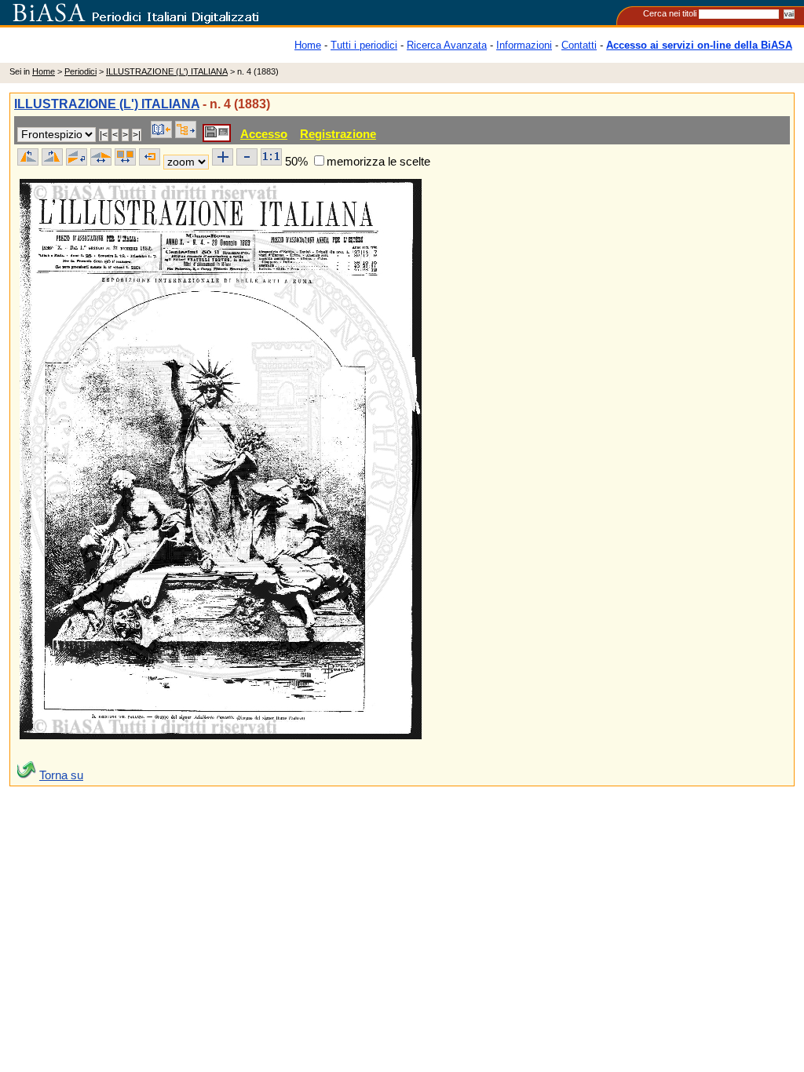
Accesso (263, 133)
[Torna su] (26, 775)
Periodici (80, 71)
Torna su (61, 775)
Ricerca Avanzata (447, 45)
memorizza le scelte (378, 161)
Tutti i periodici (364, 45)
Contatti (579, 45)
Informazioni (524, 45)
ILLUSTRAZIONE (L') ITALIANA (167, 71)
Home (307, 45)
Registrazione (338, 133)
